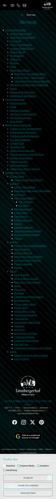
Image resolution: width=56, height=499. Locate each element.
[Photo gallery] (12, 5)
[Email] (24, 5)
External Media (27, 466)
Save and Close (28, 493)
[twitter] (32, 422)
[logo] (28, 385)
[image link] (28, 436)
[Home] (22, 14)
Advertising (11, 470)
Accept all (28, 478)
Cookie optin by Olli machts (45, 498)
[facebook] (14, 422)
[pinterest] (41, 422)
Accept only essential (28, 485)
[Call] (18, 5)
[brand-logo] (47, 5)
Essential (10, 466)
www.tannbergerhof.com (28, 413)
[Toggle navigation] (5, 5)
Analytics (44, 466)
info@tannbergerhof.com (34, 411)
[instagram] (23, 422)
